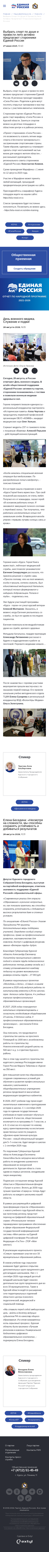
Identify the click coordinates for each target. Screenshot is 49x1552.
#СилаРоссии (14, 231)
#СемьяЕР (14, 1420)
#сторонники (34, 224)
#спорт (25, 238)
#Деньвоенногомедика (25, 809)
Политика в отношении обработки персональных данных (24, 1525)
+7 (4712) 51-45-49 (24, 1470)
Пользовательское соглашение (24, 1519)
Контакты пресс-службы (13, 1458)
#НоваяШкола (34, 1413)
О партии (9, 1445)
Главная (6, 14)
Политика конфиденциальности (24, 1521)
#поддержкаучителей (25, 1426)
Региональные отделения (12, 1451)
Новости (38, 14)
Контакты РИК (34, 1450)
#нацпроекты (34, 1420)
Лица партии (33, 1445)
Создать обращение (25, 268)
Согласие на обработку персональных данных (24, 1528)
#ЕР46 (14, 224)
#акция (35, 231)
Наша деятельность (22, 14)
